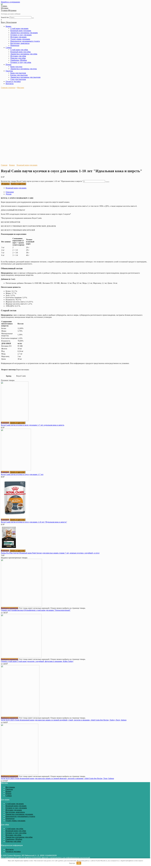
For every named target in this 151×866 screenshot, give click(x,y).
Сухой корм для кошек (19, 28)
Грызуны (9, 71)
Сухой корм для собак (19, 50)
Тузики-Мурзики (8, 10)
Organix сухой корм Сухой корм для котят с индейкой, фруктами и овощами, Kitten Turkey (37, 661)
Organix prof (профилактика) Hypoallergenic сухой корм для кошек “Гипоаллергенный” (36, 610)
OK (79, 863)
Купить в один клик (18, 184)
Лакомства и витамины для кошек (24, 33)
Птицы (8, 64)
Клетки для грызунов (19, 75)
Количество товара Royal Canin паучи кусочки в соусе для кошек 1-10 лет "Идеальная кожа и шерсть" (42, 181)
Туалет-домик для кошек (20, 39)
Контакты (10, 84)
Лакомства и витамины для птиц (23, 69)
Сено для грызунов (18, 79)
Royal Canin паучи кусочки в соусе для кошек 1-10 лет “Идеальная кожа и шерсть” (34, 522)
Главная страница (8, 88)
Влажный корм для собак (20, 52)
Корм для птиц (16, 67)
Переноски (14, 45)
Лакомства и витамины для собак (23, 54)
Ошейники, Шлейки (18, 60)
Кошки (8, 26)
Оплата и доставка (13, 81)
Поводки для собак (18, 58)
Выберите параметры (9, 608)
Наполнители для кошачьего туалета (25, 41)
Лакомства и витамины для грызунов (25, 77)
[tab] (78, 192)
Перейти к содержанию (10, 2)
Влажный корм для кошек (20, 31)
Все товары (10, 787)
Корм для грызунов (18, 73)
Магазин (20, 88)
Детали (8, 194)
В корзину (5, 184)
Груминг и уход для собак (20, 62)
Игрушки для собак (18, 56)
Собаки (9, 48)
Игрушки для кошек (18, 37)
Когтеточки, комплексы (19, 43)
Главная (4, 165)
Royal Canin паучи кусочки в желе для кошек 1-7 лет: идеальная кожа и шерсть (32, 425)
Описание (10, 192)
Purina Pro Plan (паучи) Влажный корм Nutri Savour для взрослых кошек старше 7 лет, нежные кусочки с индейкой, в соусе (50, 553)
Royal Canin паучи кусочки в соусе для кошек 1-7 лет (22, 474)
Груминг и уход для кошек (21, 35)
